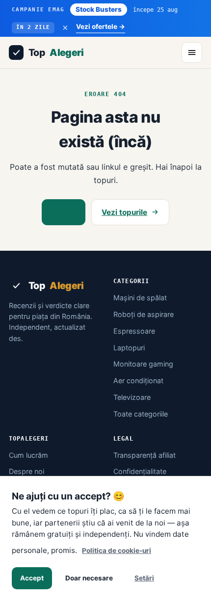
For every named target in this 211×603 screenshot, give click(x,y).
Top (55, 52)
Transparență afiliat (144, 455)
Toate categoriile (140, 414)
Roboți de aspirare (143, 314)
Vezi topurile (124, 212)
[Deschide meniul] (192, 52)
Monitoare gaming (143, 364)
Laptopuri (129, 347)
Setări (144, 578)
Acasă (63, 212)
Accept (32, 578)
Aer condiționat (138, 380)
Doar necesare (89, 578)
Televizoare (132, 397)
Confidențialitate (139, 471)
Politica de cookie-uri (116, 550)
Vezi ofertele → (100, 26)
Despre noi (26, 471)
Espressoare (134, 331)
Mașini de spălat (140, 297)
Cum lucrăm (28, 455)
